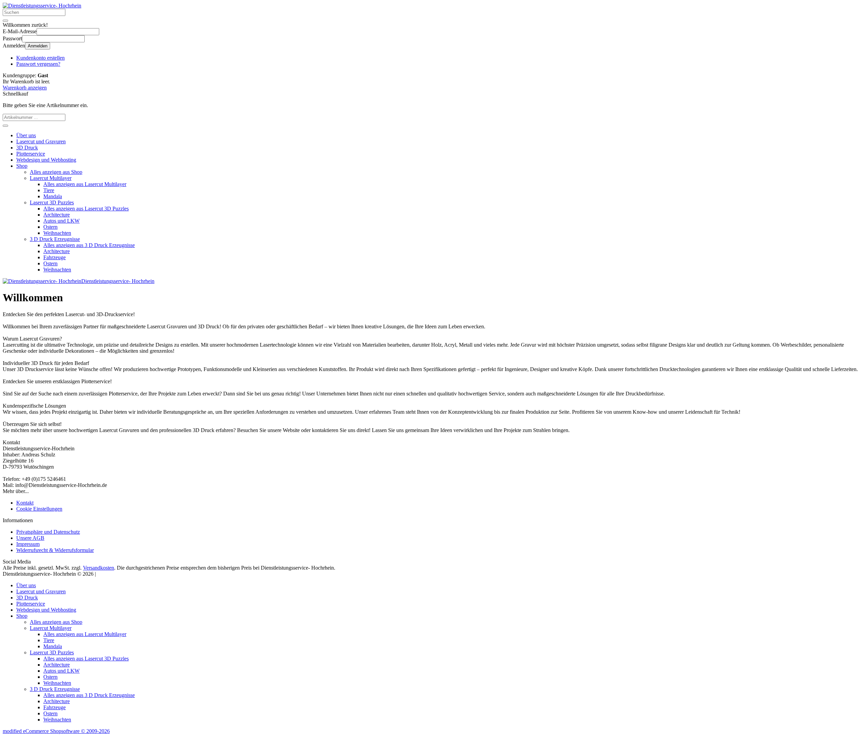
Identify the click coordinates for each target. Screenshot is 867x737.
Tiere (48, 190)
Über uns (26, 135)
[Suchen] (5, 21)
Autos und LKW (61, 221)
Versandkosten (98, 568)
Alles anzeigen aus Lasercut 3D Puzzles (86, 208)
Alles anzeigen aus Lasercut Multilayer (84, 184)
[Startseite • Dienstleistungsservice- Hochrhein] (42, 5)
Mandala (52, 196)
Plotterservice (30, 154)
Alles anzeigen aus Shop (56, 172)
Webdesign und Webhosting (46, 160)
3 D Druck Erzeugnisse (55, 239)
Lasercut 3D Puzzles (52, 202)
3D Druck (27, 147)
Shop (21, 166)
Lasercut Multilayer (50, 178)
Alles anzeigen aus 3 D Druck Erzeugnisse (89, 245)
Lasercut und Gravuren (41, 141)
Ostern (50, 227)
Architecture (56, 215)
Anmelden (37, 45)
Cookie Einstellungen (39, 509)
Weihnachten (57, 233)
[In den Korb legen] (5, 126)
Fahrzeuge (54, 257)
